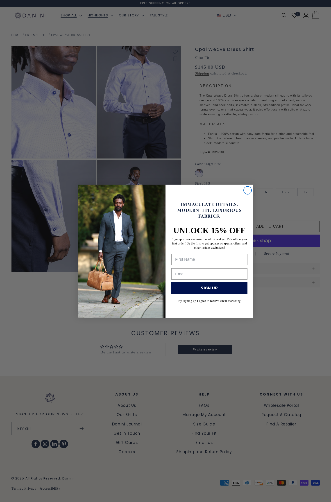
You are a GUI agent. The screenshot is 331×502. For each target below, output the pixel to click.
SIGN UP (209, 288)
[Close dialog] (248, 190)
